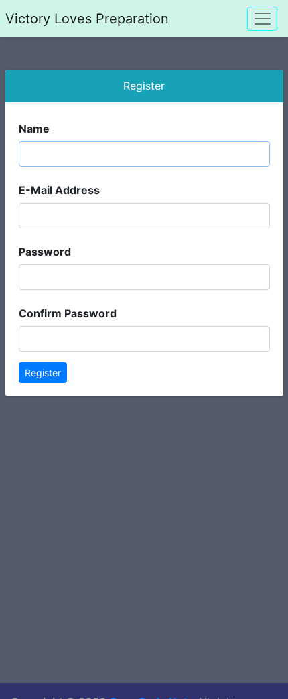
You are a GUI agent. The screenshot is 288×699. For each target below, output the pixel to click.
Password (45, 251)
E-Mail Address (59, 190)
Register (43, 372)
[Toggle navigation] (262, 18)
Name (34, 128)
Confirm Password (68, 313)
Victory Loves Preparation (87, 19)
